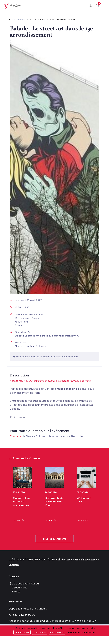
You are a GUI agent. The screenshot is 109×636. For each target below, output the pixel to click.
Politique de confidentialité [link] (81, 632)
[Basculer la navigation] (104, 7)
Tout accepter (22, 632)
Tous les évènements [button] (54, 538)
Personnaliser (57, 632)
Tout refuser (39, 632)
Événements (19, 19)
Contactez (16, 436)
